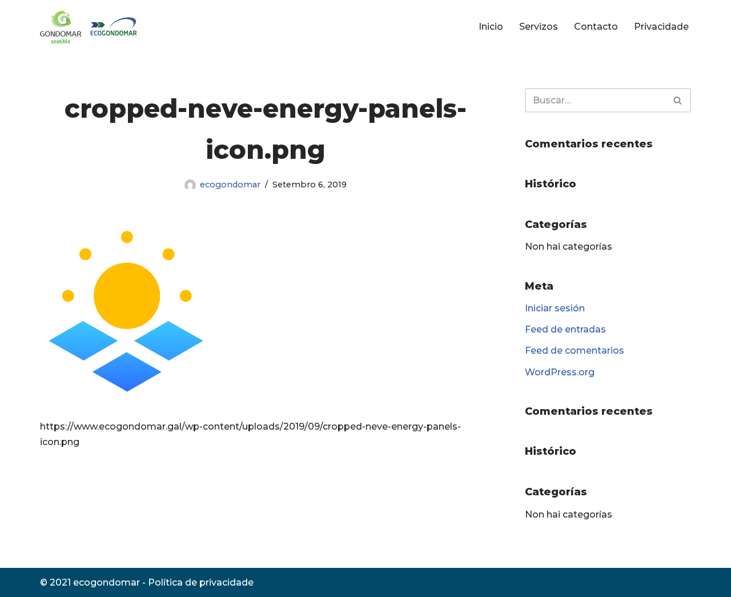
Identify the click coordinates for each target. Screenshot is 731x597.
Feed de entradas (565, 329)
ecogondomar (230, 184)
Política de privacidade (201, 582)
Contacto (596, 26)
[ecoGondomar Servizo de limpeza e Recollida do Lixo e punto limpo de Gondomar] (90, 26)
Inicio (491, 26)
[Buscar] (678, 100)
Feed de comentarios (574, 350)
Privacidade (661, 26)
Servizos (538, 26)
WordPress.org (560, 372)
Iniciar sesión (555, 308)
